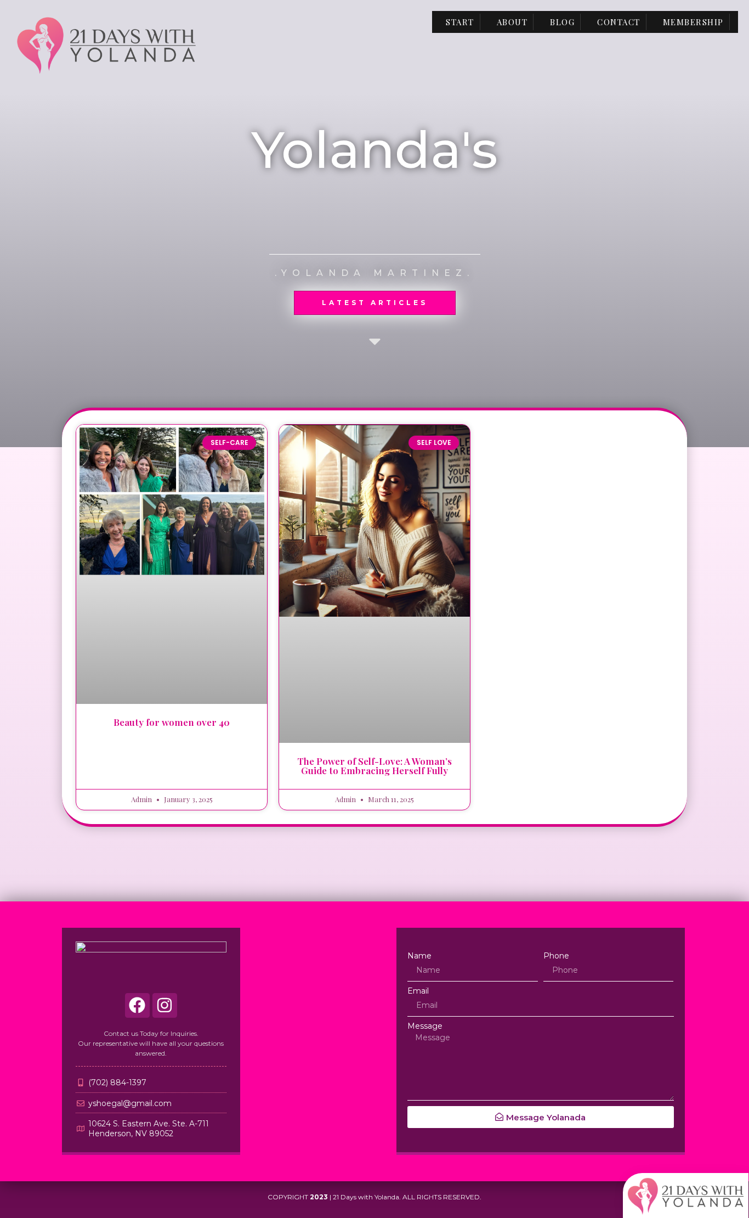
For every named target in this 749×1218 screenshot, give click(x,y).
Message (424, 1026)
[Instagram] (164, 1005)
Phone (556, 956)
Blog (562, 21)
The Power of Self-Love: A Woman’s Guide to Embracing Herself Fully (374, 765)
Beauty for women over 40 (172, 722)
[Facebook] (137, 1005)
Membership (693, 21)
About (512, 21)
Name (419, 956)
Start (460, 21)
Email (418, 991)
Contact (618, 21)
